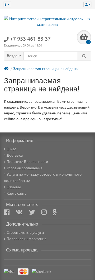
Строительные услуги (25, 232)
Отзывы (14, 187)
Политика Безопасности (27, 162)
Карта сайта (16, 193)
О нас (11, 149)
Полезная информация (26, 239)
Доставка (15, 155)
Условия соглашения (24, 168)
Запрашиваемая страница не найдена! (46, 69)
